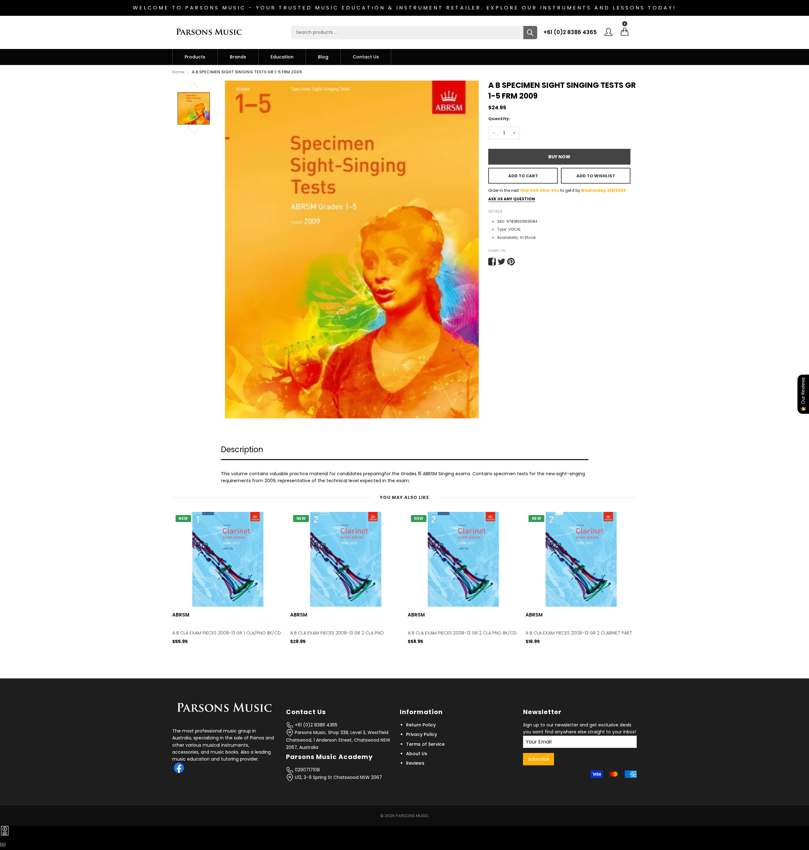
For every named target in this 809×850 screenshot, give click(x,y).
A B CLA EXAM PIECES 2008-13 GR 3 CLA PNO (572, 633)
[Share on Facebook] (492, 261)
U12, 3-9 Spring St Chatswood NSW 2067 (338, 777)
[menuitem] (195, 57)
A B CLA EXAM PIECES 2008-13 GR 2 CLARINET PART (461, 633)
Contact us (366, 57)
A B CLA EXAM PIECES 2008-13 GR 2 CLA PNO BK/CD (344, 633)
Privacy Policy (421, 734)
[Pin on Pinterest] (511, 261)
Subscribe (538, 759)
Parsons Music (412, 816)
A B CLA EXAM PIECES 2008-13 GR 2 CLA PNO (219, 633)
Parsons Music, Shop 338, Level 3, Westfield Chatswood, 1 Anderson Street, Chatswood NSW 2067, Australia (338, 739)
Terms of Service (425, 744)
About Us (416, 753)
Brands (238, 57)
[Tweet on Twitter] (501, 261)
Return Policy (421, 725)
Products (195, 57)
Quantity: (499, 119)
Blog (323, 57)
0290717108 (307, 770)
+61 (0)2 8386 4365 (570, 32)
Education (282, 57)
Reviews (415, 763)
